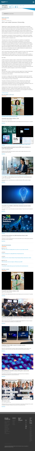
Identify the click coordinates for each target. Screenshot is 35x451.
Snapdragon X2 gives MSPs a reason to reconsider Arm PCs (13, 345)
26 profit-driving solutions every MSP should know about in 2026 (15, 235)
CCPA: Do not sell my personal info (31, 439)
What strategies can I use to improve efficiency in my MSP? (12, 261)
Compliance (12, 5)
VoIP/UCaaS (6, 92)
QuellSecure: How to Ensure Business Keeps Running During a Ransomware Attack (16, 257)
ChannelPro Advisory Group (7, 428)
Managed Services (29, 115)
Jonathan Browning (9, 319)
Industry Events (23, 115)
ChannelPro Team (8, 20)
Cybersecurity (17, 5)
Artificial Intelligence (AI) (6, 115)
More (23, 5)
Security (13, 116)
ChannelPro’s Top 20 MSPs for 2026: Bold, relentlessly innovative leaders (16, 205)
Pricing (20, 5)
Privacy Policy (31, 432)
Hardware (19, 115)
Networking (4, 116)
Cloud (17, 115)
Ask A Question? (7, 433)
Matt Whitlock (9, 149)
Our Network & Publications (7, 426)
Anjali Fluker (8, 207)
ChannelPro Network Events (14, 420)
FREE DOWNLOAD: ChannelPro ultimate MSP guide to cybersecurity (15, 370)
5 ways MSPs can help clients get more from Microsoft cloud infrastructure (17, 177)
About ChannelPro (7, 420)
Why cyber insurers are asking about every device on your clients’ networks (15, 249)
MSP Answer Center (21, 232)
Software (3, 92)
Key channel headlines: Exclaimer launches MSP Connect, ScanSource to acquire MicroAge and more (16, 148)
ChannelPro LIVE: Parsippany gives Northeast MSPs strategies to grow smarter (17, 317)
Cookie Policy (31, 434)
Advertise (19, 421)
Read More (3, 123)
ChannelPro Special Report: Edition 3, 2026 (10, 118)
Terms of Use (31, 430)
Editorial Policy (31, 436)
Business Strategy (13, 115)
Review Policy (31, 428)
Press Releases (5, 17)
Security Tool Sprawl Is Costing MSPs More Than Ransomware (13, 253)
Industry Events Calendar (13, 423)
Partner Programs (8, 116)
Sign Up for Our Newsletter (7, 430)
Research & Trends (24, 144)
